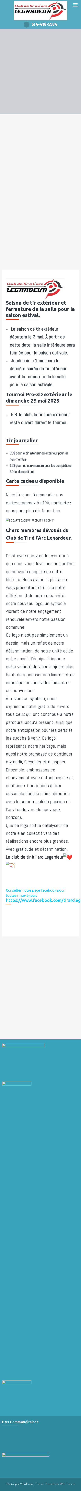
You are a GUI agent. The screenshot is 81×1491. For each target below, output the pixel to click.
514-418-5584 (44, 24)
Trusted (49, 1484)
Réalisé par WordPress (19, 1484)
